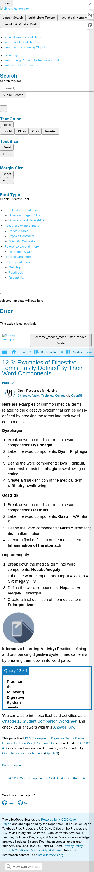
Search (9, 866)
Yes (10, 803)
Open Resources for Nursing (22, 753)
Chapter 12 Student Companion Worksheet (39, 721)
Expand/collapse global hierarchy (7, 352)
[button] (16, 272)
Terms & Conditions (15, 850)
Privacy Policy (73, 846)
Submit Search (13, 95)
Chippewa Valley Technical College (42, 395)
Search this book (11, 81)
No (26, 803)
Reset (7, 124)
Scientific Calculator (22, 241)
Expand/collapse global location (89, 351)
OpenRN (77, 395)
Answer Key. (64, 727)
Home (22, 352)
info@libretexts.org (50, 855)
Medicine (79, 352)
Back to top (10, 765)
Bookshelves (49, 352)
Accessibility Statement (47, 850)
